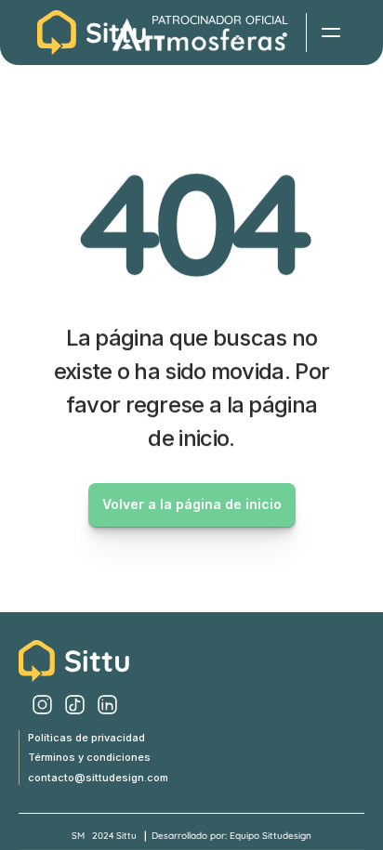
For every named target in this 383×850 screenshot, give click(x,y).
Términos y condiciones (89, 757)
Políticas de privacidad (86, 737)
